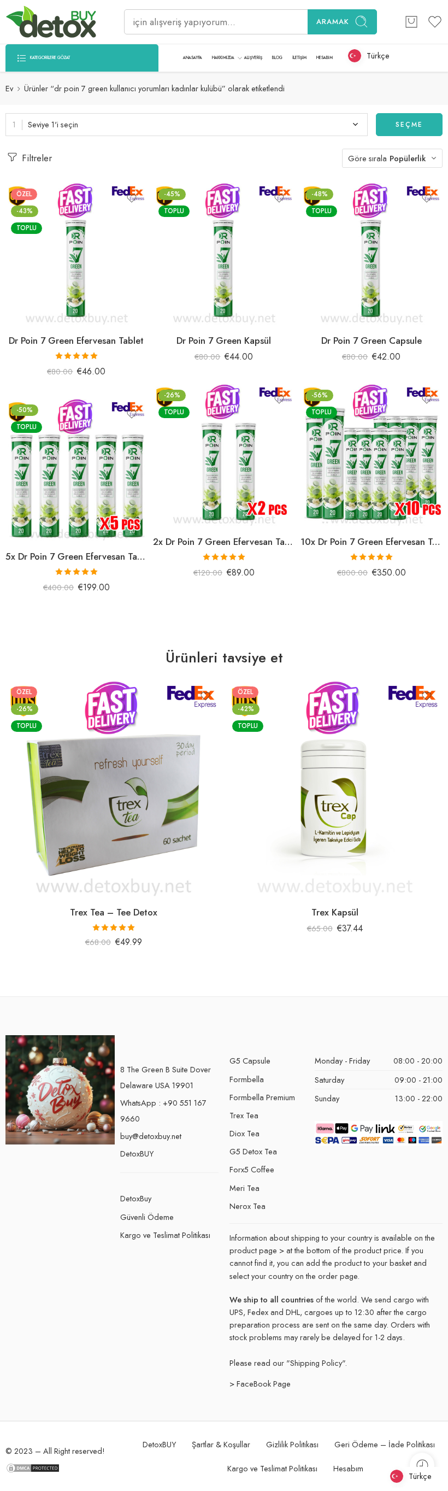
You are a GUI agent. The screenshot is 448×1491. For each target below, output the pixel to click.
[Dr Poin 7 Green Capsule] (371, 254)
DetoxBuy (135, 1198)
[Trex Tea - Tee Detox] (113, 789)
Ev (9, 88)
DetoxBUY (137, 1153)
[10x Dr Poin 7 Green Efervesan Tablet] (371, 455)
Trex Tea (243, 1115)
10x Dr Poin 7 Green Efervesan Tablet (371, 541)
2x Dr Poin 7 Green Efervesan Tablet (224, 541)
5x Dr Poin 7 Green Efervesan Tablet (76, 556)
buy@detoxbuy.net (150, 1136)
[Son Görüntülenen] (422, 1465)
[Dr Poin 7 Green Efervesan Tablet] (76, 254)
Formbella (246, 1079)
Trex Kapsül (334, 912)
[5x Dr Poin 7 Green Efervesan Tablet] (76, 470)
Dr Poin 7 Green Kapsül (223, 340)
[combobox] (186, 124)
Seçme (409, 125)
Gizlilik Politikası (292, 1444)
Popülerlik (408, 158)
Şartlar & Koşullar (221, 1444)
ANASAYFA (192, 58)
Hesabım (348, 1468)
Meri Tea (244, 1188)
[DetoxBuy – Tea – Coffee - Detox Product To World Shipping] (51, 21)
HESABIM (324, 58)
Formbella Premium (262, 1097)
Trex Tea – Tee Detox (113, 912)
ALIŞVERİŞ (253, 58)
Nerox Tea (247, 1206)
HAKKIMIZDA (223, 58)
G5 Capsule (249, 1060)
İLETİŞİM (299, 58)
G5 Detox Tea (253, 1151)
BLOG (277, 58)
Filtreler (35, 158)
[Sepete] (411, 22)
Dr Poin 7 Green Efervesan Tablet (76, 340)
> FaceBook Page (260, 1383)
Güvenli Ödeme (147, 1217)
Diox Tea (244, 1133)
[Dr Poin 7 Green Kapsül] (224, 254)
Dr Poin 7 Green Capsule (371, 340)
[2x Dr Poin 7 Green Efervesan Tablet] (224, 455)
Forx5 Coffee (251, 1169)
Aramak (332, 21)
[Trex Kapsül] (335, 789)
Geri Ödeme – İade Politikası (384, 1444)
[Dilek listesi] (132, 198)
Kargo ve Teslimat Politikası (165, 1235)
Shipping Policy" (317, 1363)
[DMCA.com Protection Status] (32, 1467)
